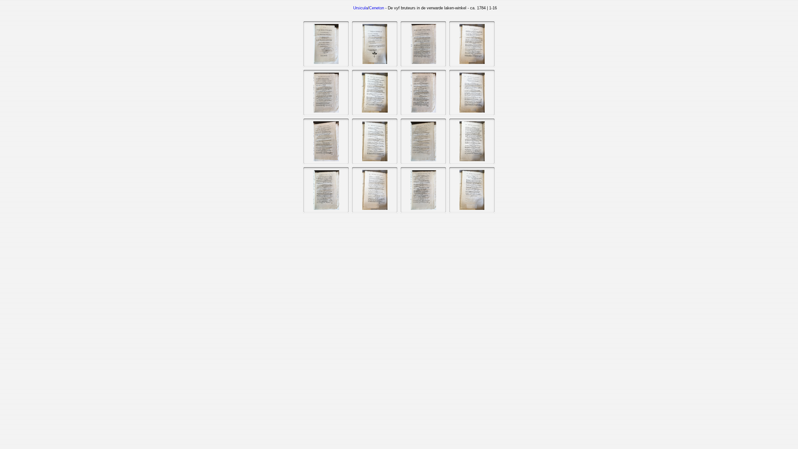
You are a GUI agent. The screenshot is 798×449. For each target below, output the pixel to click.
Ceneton (376, 8)
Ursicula (360, 8)
